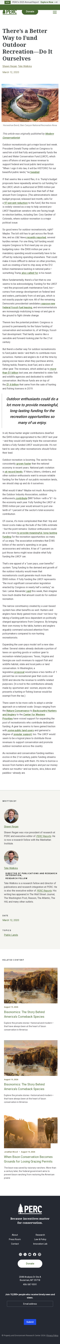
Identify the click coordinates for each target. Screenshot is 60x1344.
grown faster (23, 463)
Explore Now (47, 2)
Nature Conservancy (18, 710)
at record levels (13, 471)
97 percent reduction (16, 202)
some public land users (20, 730)
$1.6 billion (12, 384)
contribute (21, 498)
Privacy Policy (52, 1335)
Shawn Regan (9, 66)
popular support (22, 734)
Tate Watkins (25, 66)
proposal (19, 672)
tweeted (34, 172)
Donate (30, 1263)
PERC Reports (44, 890)
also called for (29, 273)
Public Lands (11, 935)
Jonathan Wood (11, 1152)
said (28, 591)
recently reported (36, 237)
